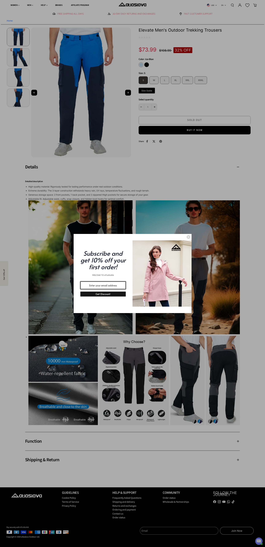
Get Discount (103, 294)
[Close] (188, 237)
